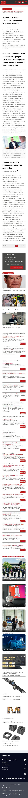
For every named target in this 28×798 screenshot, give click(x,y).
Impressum (5, 785)
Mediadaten (5, 767)
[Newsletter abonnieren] (25, 765)
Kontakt (21, 790)
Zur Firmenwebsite (16, 268)
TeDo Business (6, 764)
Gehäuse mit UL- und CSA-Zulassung (12, 535)
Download (4, 762)
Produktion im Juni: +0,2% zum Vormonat (13, 385)
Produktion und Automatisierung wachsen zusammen (14, 291)
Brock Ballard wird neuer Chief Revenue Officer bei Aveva (12, 476)
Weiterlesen (23, 344)
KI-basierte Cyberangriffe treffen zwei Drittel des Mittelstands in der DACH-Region (13, 485)
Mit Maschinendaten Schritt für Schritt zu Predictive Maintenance (13, 337)
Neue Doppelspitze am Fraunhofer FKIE (12, 494)
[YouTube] (25, 769)
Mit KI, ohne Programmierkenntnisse (12, 406)
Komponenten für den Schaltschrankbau (14, 11)
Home (3, 11)
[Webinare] (25, 774)
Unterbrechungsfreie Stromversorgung (12, 722)
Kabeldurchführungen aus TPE (10, 745)
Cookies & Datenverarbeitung (10, 790)
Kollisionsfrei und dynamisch (10, 350)
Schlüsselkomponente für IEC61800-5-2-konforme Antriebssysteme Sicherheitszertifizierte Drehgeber (12, 674)
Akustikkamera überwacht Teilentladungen (13, 394)
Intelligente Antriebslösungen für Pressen (13, 524)
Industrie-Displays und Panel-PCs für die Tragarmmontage (13, 466)
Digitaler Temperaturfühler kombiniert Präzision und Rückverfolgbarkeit (12, 455)
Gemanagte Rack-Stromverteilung (11, 699)
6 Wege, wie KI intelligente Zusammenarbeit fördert (14, 374)
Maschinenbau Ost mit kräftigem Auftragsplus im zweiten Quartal (11, 503)
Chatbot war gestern (7, 363)
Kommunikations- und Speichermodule (12, 545)
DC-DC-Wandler (6, 434)
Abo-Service (5, 769)
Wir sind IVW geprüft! (7, 760)
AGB (19, 785)
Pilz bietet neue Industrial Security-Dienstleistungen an (11, 443)
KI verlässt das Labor (7, 419)
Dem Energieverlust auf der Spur (11, 327)
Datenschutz (13, 785)
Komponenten (7, 9)
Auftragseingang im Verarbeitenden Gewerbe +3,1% (11, 513)
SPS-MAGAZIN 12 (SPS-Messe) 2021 (14, 261)
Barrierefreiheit (6, 787)
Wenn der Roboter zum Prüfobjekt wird (13, 310)
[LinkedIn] (25, 760)
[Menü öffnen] (26, 2)
